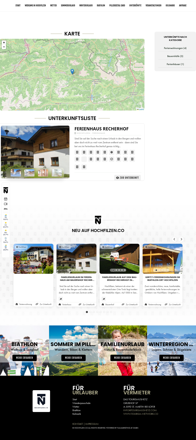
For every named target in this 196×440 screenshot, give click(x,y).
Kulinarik (76, 413)
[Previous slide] (174, 239)
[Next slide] (181, 239)
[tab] (27, 270)
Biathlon (76, 410)
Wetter (75, 406)
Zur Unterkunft (129, 177)
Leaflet (141, 109)
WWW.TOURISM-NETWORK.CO (140, 413)
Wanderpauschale (81, 403)
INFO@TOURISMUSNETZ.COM (140, 410)
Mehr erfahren (24, 357)
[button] (72, 72)
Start (74, 399)
